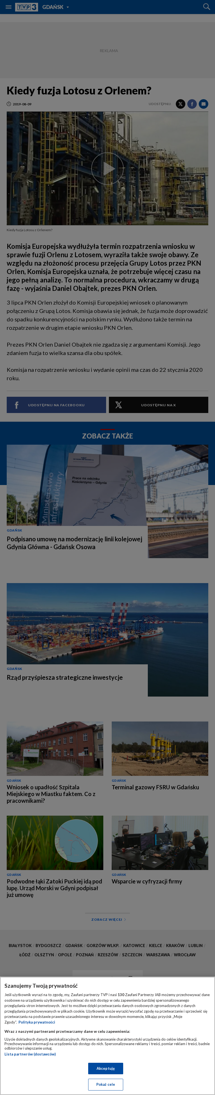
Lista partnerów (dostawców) (30, 1054)
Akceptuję (106, 1068)
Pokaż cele (105, 1084)
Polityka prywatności (36, 1022)
